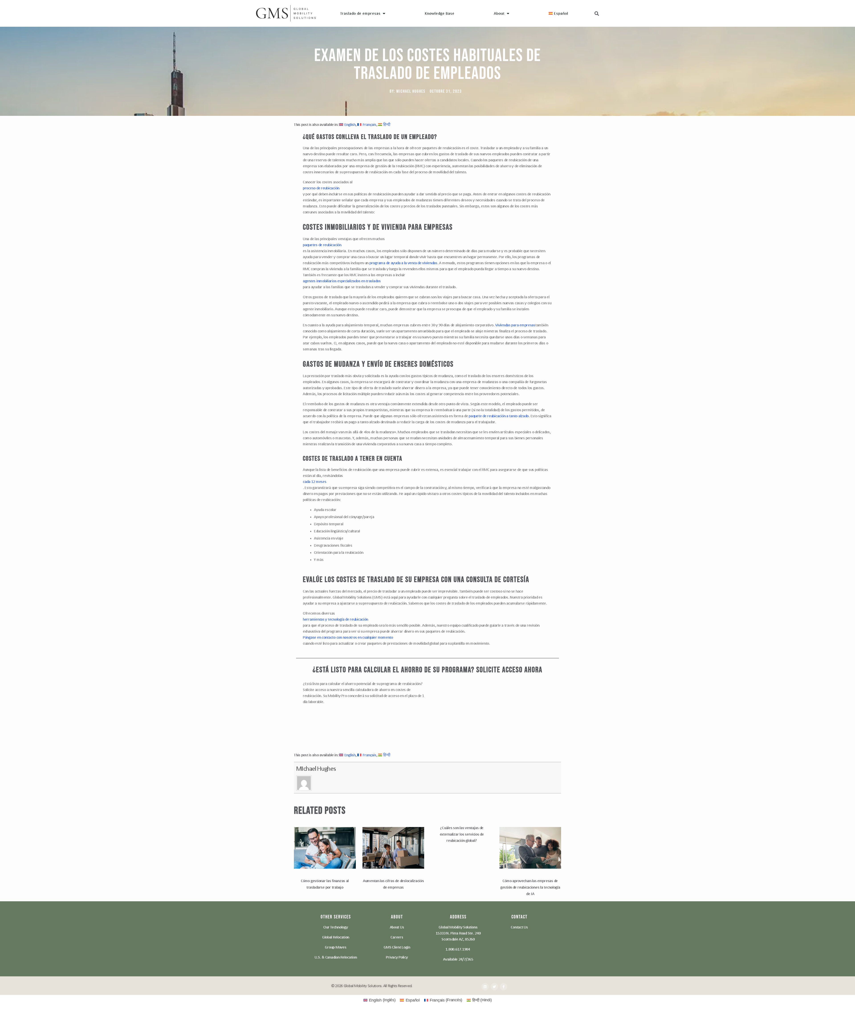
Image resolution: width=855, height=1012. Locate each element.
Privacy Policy (397, 957)
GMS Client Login (397, 947)
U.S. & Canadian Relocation (336, 957)
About (499, 13)
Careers (397, 937)
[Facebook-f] (503, 986)
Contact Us (519, 927)
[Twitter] (494, 986)
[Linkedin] (485, 986)
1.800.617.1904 (458, 949)
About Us (397, 927)
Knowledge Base (439, 13)
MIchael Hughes (316, 768)
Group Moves (335, 947)
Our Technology (335, 927)
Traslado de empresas (360, 13)
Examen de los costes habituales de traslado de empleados (427, 64)
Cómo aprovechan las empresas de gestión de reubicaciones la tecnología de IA (530, 887)
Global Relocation (335, 937)
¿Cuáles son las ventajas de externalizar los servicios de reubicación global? (462, 834)
